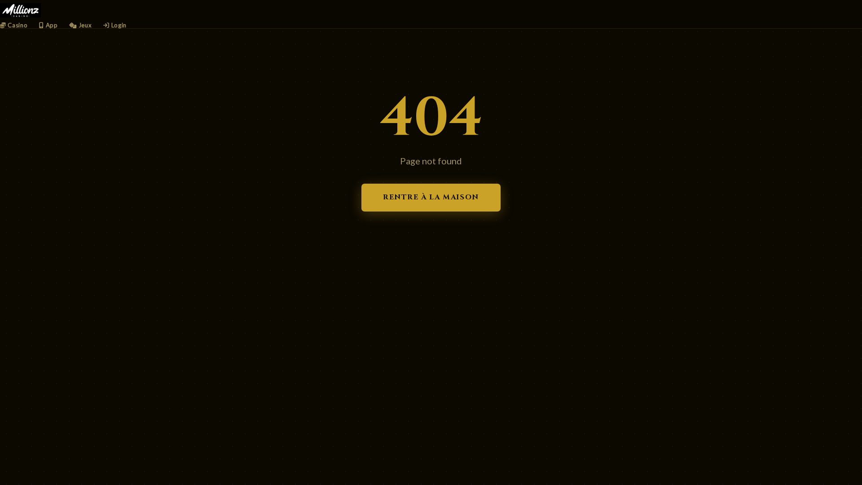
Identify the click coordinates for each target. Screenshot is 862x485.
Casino (16, 25)
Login (118, 25)
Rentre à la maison (431, 197)
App (50, 25)
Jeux (84, 25)
